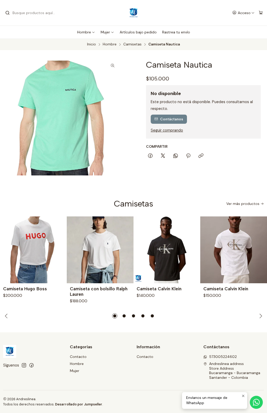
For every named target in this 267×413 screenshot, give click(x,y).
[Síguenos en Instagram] (24, 365)
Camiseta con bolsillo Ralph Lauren (99, 291)
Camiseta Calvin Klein (159, 288)
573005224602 (223, 356)
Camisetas (132, 44)
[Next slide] (260, 316)
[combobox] (31, 13)
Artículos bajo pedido (138, 32)
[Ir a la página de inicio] (133, 12)
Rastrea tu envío (176, 32)
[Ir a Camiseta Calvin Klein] (167, 249)
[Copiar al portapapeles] (201, 156)
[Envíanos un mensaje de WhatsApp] (256, 402)
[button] (115, 316)
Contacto (78, 356)
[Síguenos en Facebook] (31, 365)
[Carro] (261, 13)
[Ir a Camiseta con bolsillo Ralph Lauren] (100, 249)
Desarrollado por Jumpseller (78, 404)
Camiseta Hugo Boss (25, 288)
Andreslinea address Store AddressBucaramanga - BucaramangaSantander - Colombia (234, 370)
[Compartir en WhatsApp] (175, 156)
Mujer (105, 32)
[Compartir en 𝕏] (163, 156)
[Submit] (7, 13)
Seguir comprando (167, 130)
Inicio (91, 44)
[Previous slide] (7, 316)
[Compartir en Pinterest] (188, 156)
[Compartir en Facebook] (150, 156)
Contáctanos (171, 119)
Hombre (84, 32)
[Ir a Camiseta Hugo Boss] (33, 249)
